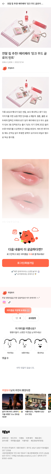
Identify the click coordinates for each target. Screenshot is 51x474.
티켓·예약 (29, 438)
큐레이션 (5, 438)
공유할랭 (32, 318)
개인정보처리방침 (37, 441)
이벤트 (21, 438)
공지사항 (5, 441)
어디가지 (14, 438)
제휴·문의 (38, 438)
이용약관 (25, 441)
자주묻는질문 (15, 441)
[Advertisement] (25, 152)
